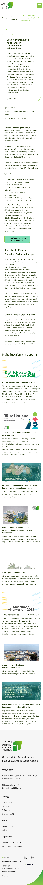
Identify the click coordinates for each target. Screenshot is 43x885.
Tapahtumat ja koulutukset (13, 842)
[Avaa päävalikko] (39, 5)
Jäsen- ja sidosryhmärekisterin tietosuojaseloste (11, 869)
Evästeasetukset (8, 876)
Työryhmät (6, 810)
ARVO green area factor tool (14, 572)
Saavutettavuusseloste (11, 862)
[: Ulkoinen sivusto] (29, 864)
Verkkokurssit (7, 826)
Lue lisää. (13, 335)
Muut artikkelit (13, 98)
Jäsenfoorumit (8, 806)
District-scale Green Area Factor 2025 (18, 382)
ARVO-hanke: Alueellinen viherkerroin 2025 (20, 615)
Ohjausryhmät (8, 814)
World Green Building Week (13, 846)
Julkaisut (6, 830)
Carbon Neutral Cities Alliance (15, 118)
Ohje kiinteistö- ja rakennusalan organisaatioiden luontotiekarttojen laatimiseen (17, 530)
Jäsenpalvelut (8, 802)
